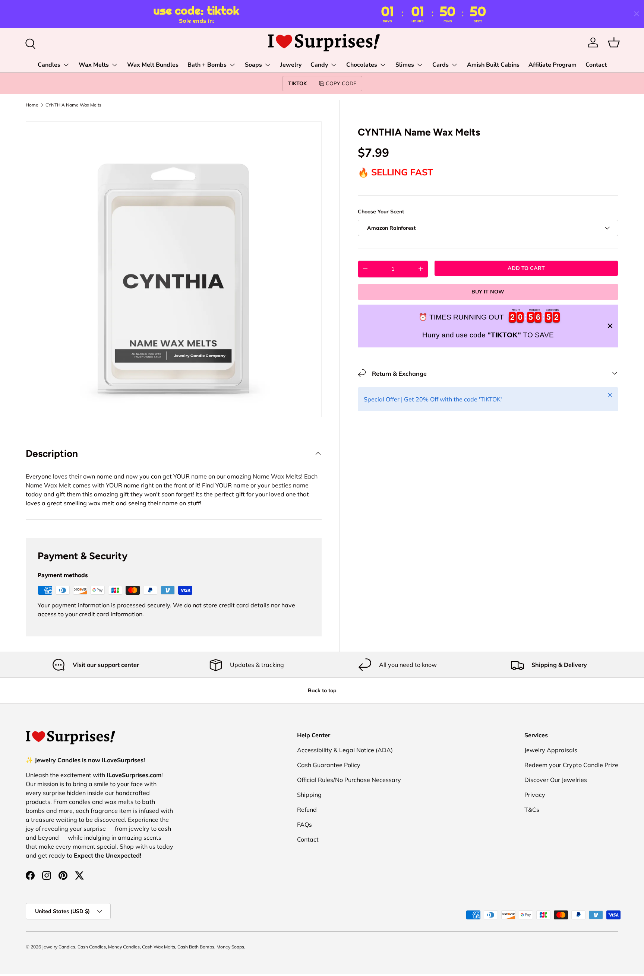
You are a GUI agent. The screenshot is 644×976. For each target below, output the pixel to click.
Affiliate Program (552, 65)
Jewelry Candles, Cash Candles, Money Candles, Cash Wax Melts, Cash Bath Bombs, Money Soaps (143, 947)
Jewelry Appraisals (550, 750)
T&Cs (531, 809)
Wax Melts (94, 65)
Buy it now (487, 291)
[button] (614, 42)
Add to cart (526, 268)
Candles (49, 65)
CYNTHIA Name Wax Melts (73, 105)
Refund (307, 809)
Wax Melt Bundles (153, 65)
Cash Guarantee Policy (328, 765)
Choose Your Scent (381, 211)
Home (32, 105)
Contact (596, 65)
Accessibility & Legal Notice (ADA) (345, 750)
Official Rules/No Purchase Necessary (349, 779)
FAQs (304, 824)
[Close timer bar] (637, 14)
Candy (319, 65)
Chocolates (361, 65)
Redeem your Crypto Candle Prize (571, 765)
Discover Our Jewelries (555, 779)
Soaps (253, 65)
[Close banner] (610, 325)
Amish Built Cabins (493, 65)
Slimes (404, 65)
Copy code (341, 83)
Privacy (534, 794)
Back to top (322, 690)
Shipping (309, 794)
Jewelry (291, 65)
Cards (440, 65)
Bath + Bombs (207, 65)
